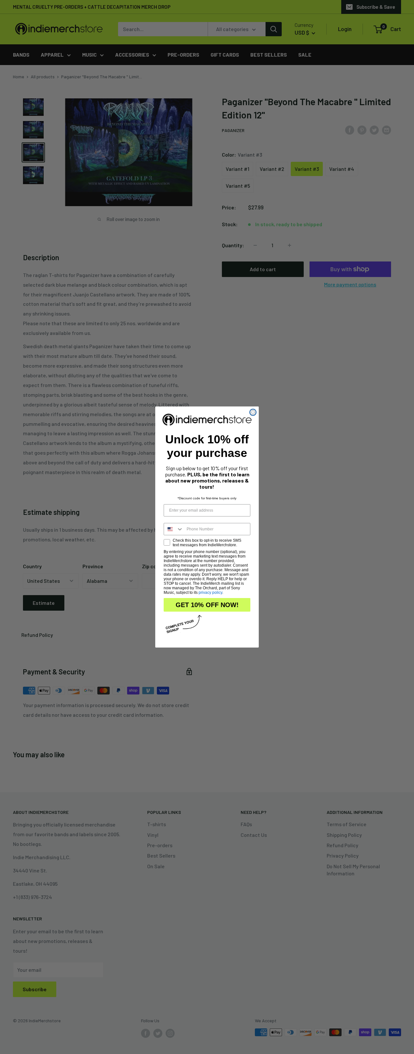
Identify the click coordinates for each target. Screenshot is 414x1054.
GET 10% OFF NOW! (207, 604)
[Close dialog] (253, 412)
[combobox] (173, 529)
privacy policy (210, 592)
